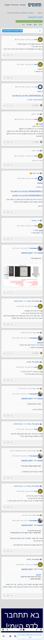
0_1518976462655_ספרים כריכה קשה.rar (27, 95)
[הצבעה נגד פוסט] (4, 55)
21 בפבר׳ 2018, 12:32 (18, 394)
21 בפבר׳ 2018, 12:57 (18, 456)
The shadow (33, 248)
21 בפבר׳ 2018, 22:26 (23, 564)
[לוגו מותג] (34, 4)
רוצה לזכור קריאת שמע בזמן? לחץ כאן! (30, 636)
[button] (15, 636)
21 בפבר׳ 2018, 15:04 (18, 520)
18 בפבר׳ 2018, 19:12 (23, 226)
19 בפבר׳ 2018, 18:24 (18, 338)
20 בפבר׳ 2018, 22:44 (23, 367)
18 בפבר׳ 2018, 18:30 (23, 119)
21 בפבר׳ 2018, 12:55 (23, 429)
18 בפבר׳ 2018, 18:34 (23, 156)
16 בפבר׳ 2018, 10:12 (23, 39)
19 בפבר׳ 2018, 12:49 (23, 306)
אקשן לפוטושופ (26, 253)
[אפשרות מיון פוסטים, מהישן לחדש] (40, 30)
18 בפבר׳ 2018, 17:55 (23, 87)
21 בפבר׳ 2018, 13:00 (23, 491)
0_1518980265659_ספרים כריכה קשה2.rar (26, 191)
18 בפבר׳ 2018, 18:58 (23, 178)
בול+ (35, 87)
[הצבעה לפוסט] (12, 55)
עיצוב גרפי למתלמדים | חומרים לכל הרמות (28, 21)
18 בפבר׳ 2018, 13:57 (23, 64)
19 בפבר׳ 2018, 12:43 (18, 248)
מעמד (35, 39)
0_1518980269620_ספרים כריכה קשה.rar (27, 195)
